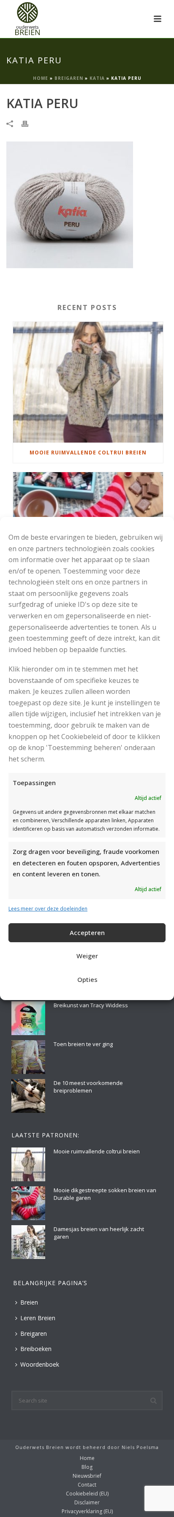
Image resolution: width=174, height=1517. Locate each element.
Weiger (87, 956)
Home (40, 78)
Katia (97, 78)
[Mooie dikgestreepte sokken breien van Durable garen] (28, 1203)
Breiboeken (36, 1349)
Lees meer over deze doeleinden (47, 908)
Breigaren (68, 78)
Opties (87, 979)
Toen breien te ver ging (83, 1044)
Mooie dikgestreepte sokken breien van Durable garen (105, 1194)
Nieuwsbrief (87, 1476)
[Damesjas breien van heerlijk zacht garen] (28, 1242)
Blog (87, 1467)
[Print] (29, 123)
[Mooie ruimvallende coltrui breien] (88, 382)
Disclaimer (87, 1502)
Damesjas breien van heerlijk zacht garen (99, 1232)
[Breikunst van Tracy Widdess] (28, 1018)
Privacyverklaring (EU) (87, 1511)
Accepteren (87, 932)
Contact (87, 1485)
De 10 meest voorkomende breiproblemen (88, 1086)
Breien (29, 1302)
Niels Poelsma (140, 1447)
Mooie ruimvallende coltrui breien (88, 452)
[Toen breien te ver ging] (28, 1057)
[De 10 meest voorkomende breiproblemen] (28, 1096)
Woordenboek (39, 1364)
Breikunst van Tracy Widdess (91, 1005)
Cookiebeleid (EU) (87, 1493)
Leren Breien (37, 1318)
